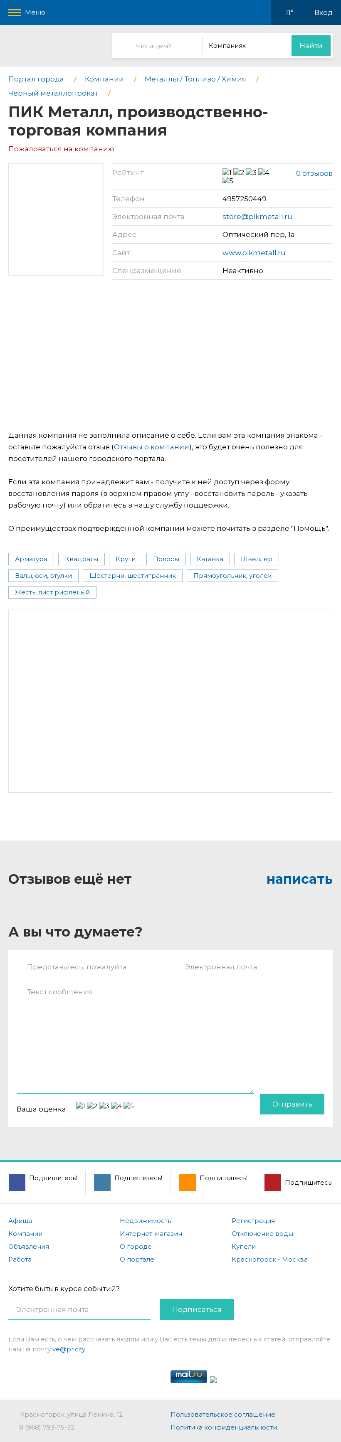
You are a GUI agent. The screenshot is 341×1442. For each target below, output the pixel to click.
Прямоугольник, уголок (232, 575)
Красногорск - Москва (270, 1259)
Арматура (31, 559)
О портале (137, 1259)
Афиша (20, 1221)
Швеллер (256, 559)
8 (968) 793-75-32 (46, 1427)
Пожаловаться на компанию (61, 149)
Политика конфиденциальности (223, 1427)
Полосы (166, 559)
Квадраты (81, 559)
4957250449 (244, 199)
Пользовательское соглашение (222, 1414)
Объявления (28, 1246)
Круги (126, 559)
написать (300, 879)
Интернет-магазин (151, 1233)
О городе (136, 1246)
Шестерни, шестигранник (132, 575)
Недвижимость (145, 1221)
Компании (25, 1233)
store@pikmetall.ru (257, 216)
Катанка (210, 559)
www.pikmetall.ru (254, 253)
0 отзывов (314, 173)
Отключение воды (262, 1233)
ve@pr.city (68, 1349)
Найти (311, 46)
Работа (20, 1259)
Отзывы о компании (151, 447)
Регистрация (253, 1221)
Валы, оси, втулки (43, 575)
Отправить (292, 1104)
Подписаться (197, 1309)
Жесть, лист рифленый (52, 592)
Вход (323, 12)
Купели (244, 1246)
